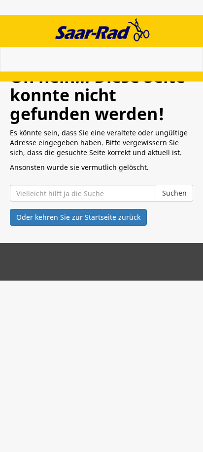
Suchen (174, 193)
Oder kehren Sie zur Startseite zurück (78, 217)
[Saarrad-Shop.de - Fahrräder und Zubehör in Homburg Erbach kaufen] (101, 29)
